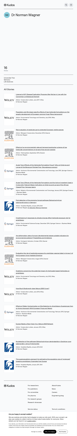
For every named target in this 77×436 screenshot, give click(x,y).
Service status (32, 409)
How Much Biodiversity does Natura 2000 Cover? (32, 288)
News (54, 389)
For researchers (33, 385)
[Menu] (71, 5)
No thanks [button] (62, 432)
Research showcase (35, 402)
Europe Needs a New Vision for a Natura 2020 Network (34, 324)
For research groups (35, 399)
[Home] (9, 5)
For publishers (32, 389)
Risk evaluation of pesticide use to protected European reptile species (40, 130)
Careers (54, 392)
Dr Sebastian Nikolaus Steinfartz (37, 207)
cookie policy (31, 421)
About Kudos (56, 385)
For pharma (32, 396)
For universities (33, 392)
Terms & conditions (58, 409)
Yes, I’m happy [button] (50, 432)
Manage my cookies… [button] (36, 431)
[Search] (66, 5)
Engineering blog (58, 396)
